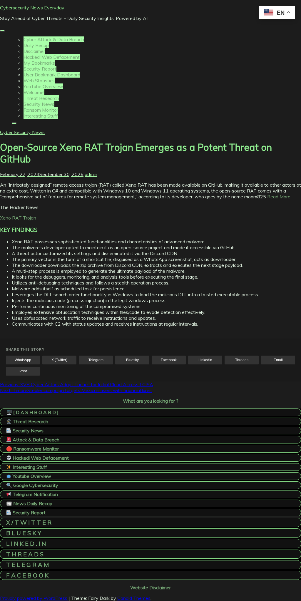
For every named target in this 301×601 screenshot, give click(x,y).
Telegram (95, 360)
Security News (39, 104)
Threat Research (41, 98)
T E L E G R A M (27, 564)
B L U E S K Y (23, 533)
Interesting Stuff (41, 116)
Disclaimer (34, 51)
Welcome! (34, 92)
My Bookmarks (39, 63)
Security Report (40, 69)
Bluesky (132, 360)
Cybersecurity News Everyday (32, 8)
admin (91, 174)
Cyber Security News (22, 132)
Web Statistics (39, 80)
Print (23, 371)
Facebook (169, 360)
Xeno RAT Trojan (18, 218)
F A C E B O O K (27, 575)
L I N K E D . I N (26, 543)
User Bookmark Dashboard (52, 75)
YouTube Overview (43, 86)
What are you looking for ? (150, 401)
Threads (241, 360)
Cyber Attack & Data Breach (54, 39)
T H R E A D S (25, 554)
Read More (278, 197)
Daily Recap (36, 45)
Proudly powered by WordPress (34, 598)
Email (278, 360)
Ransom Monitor (41, 110)
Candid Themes (133, 598)
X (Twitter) (59, 360)
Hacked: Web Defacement (52, 57)
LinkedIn (205, 360)
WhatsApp (23, 360)
